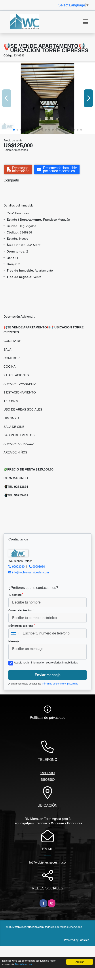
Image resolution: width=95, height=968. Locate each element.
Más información (23, 964)
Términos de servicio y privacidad (60, 683)
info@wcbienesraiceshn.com (30, 572)
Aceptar (80, 961)
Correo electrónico (21, 610)
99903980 (18, 566)
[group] (47, 98)
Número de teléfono (21, 625)
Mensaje (14, 641)
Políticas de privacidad (47, 717)
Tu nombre (15, 594)
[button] (14, 130)
